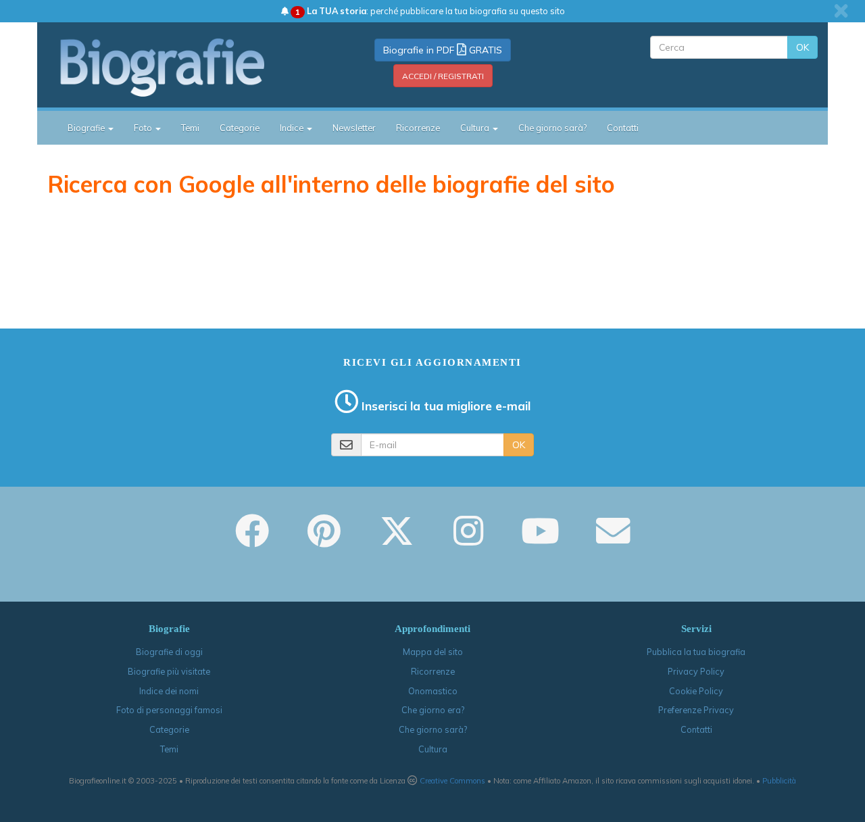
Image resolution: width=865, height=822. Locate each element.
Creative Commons (452, 780)
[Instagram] (468, 540)
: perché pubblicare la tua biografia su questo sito (430, 10)
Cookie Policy (696, 690)
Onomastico (433, 690)
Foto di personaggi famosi (169, 709)
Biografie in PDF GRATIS (442, 50)
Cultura (432, 749)
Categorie (240, 127)
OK (802, 47)
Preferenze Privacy (696, 709)
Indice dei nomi (169, 690)
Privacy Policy (696, 671)
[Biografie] (179, 66)
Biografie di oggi (169, 651)
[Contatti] (613, 540)
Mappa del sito (433, 651)
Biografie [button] (87, 127)
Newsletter (354, 127)
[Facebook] (252, 540)
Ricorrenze (418, 127)
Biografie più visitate (169, 671)
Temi (190, 127)
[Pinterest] (324, 540)
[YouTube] (540, 540)
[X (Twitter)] (397, 540)
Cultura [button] (475, 127)
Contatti (623, 127)
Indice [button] (292, 127)
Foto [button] (144, 127)
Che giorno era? (432, 709)
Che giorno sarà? (552, 127)
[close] (841, 10)
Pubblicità (779, 780)
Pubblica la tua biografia (696, 651)
